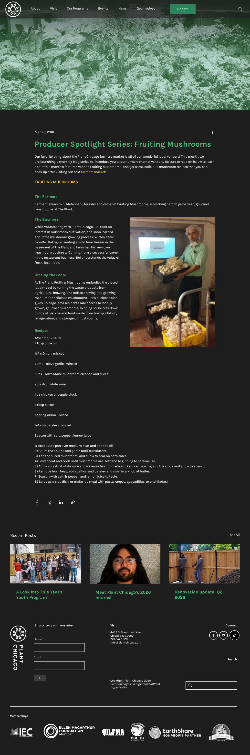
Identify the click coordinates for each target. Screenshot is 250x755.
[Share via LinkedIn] (61, 502)
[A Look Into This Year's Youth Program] (45, 563)
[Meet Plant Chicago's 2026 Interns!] (125, 564)
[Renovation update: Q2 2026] (204, 563)
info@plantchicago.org (125, 642)
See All (235, 535)
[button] (35, 6)
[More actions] (212, 132)
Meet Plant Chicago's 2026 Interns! (123, 595)
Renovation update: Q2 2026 (198, 594)
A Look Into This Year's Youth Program (39, 594)
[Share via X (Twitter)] (49, 502)
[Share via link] (73, 502)
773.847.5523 (119, 639)
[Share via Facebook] (37, 502)
